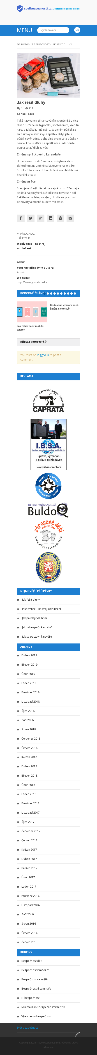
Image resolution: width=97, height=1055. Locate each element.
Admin (21, 262)
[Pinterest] (60, 218)
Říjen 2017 (28, 822)
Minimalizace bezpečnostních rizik (43, 1007)
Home (25, 44)
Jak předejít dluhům (34, 618)
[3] (51, 293)
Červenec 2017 (30, 831)
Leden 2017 (28, 886)
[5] (58, 293)
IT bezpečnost (40, 44)
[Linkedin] (50, 218)
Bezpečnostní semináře (36, 988)
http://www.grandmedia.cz (34, 282)
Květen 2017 (29, 849)
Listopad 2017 (30, 812)
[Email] (70, 218)
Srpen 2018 (28, 729)
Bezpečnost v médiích (35, 970)
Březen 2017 (29, 868)
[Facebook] (21, 218)
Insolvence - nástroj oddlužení (31, 246)
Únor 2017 (28, 877)
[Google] (40, 218)
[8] (68, 293)
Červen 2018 (29, 748)
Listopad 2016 (30, 905)
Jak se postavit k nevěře (37, 637)
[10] (75, 293)
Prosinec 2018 (30, 692)
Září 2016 (27, 914)
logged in (43, 355)
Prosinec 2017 (30, 803)
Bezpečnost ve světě (34, 979)
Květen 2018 (29, 757)
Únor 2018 (28, 785)
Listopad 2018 (30, 701)
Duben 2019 (29, 655)
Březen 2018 (29, 775)
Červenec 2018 (30, 738)
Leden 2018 (28, 794)
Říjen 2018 (28, 711)
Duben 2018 (29, 766)
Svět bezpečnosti (28, 1028)
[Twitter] (31, 218)
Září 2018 (27, 720)
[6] (61, 293)
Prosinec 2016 (30, 896)
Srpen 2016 (28, 923)
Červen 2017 (29, 840)
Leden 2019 (28, 683)
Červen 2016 (29, 933)
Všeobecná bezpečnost (36, 1016)
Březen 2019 (29, 664)
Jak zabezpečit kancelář (37, 627)
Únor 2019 (28, 674)
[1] (44, 293)
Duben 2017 (29, 859)
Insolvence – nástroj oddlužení (41, 609)
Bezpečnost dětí (31, 961)
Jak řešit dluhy (31, 600)
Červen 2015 (29, 942)
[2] (48, 293)
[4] (54, 293)
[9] (71, 293)
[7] (65, 293)
